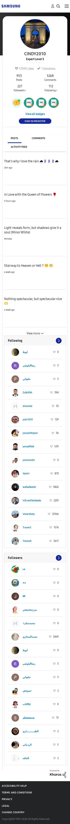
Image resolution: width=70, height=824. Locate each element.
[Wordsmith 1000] (29, 102)
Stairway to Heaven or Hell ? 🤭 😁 (28, 266)
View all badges (35, 114)
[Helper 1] (16, 102)
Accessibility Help (14, 785)
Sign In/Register (35, 121)
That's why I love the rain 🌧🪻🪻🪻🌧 (31, 161)
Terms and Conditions (17, 792)
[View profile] (15, 352)
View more (33, 333)
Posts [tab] (14, 138)
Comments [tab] (38, 138)
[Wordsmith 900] (41, 102)
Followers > (20, 88)
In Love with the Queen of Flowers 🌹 (30, 195)
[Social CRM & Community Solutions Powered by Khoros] (58, 773)
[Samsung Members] (10, 6)
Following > (51, 88)
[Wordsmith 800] (53, 102)
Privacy (7, 799)
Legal (6, 805)
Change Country (13, 812)
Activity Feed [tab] (19, 146)
